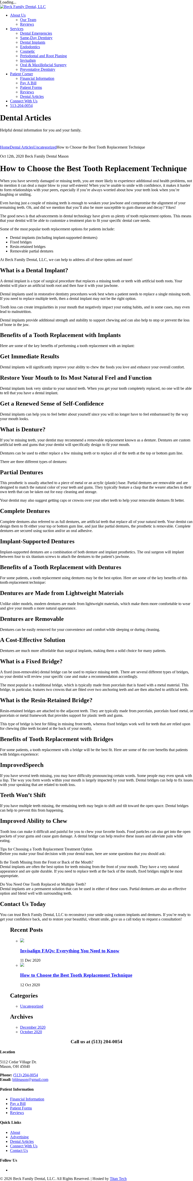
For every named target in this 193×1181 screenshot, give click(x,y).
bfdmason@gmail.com (30, 1079)
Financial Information (37, 78)
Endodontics (30, 47)
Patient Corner (21, 74)
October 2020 (31, 1032)
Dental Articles (32, 96)
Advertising (19, 1137)
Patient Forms (31, 87)
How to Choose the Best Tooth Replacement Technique (76, 975)
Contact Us (19, 1150)
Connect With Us (23, 101)
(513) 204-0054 (25, 1075)
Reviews (27, 24)
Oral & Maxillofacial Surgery (43, 65)
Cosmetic (27, 51)
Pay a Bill (18, 1103)
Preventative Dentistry (37, 69)
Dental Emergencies (36, 33)
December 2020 (32, 1027)
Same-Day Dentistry (36, 38)
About (15, 1132)
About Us (18, 15)
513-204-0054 (21, 105)
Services (16, 29)
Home (5, 147)
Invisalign (28, 60)
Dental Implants (32, 42)
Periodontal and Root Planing (43, 56)
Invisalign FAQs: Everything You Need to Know (69, 950)
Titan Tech (118, 1178)
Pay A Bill (28, 83)
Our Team (28, 20)
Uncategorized (31, 1006)
